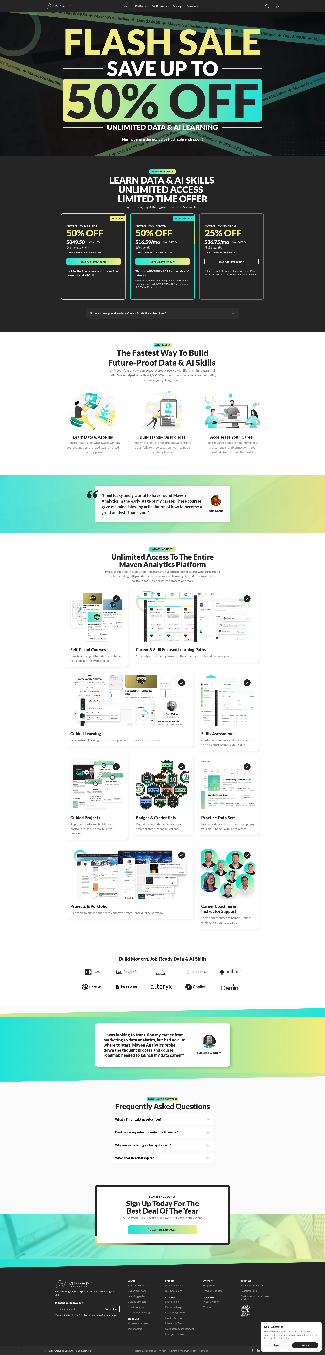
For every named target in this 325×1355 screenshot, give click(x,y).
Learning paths (136, 1296)
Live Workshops (137, 1290)
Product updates (212, 1290)
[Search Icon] (267, 6)
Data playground (175, 1312)
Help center (209, 1285)
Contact (203, 1350)
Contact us (209, 1307)
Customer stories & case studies (255, 1297)
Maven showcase (138, 1323)
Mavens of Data (174, 1323)
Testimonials (135, 1328)
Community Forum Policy (182, 1350)
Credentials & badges (140, 1312)
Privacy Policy (281, 1338)
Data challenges (174, 1307)
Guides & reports (175, 1317)
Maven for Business (252, 1285)
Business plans (173, 1290)
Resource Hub (249, 1290)
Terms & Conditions (145, 1350)
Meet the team (211, 1301)
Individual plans (174, 1285)
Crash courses (136, 1307)
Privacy (162, 1350)
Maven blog (172, 1301)
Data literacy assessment (179, 1328)
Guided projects (137, 1301)
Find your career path (177, 1334)
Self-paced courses (138, 1285)
